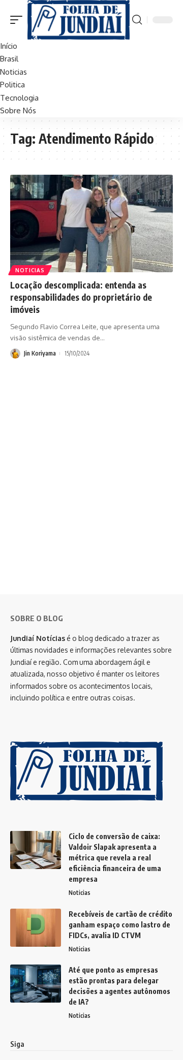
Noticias (30, 270)
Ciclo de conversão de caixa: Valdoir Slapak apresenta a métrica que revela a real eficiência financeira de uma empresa (115, 857)
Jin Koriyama (40, 353)
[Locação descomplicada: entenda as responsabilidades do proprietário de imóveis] (91, 223)
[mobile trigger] (18, 20)
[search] (137, 20)
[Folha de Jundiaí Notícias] (78, 20)
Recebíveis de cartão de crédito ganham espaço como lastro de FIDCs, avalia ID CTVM (120, 925)
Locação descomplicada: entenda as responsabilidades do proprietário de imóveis (81, 297)
